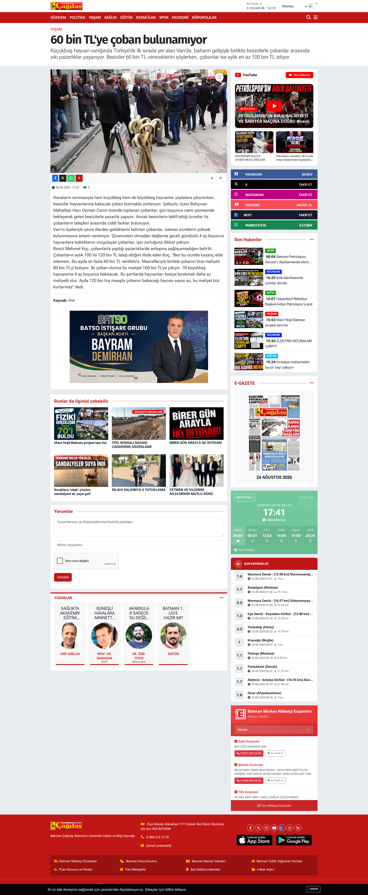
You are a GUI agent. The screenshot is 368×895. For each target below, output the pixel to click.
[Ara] (309, 17)
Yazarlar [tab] (63, 598)
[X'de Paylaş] (62, 178)
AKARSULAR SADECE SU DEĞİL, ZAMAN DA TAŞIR (139, 613)
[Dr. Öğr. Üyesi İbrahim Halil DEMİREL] (138, 635)
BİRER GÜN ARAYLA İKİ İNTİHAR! (196, 443)
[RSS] (297, 827)
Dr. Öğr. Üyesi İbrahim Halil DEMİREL (139, 657)
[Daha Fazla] (79, 178)
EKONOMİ (180, 17)
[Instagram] (266, 827)
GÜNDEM (58, 17)
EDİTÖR (173, 654)
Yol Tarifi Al (276, 753)
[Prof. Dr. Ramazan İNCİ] (104, 635)
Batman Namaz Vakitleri (209, 861)
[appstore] (254, 840)
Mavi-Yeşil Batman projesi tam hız (80, 443)
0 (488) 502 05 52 (250, 780)
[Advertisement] (32, 90)
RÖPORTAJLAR (204, 17)
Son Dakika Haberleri (205, 869)
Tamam (313, 889)
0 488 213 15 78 (158, 837)
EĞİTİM (126, 17)
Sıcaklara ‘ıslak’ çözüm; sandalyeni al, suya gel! (72, 492)
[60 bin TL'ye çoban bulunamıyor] (138, 121)
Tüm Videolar (301, 75)
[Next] (282, 827)
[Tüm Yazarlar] (222, 598)
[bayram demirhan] (139, 346)
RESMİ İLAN (146, 17)
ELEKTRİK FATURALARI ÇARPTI (288, 344)
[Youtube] (274, 827)
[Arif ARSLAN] (70, 635)
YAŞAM (95, 17)
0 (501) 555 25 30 (250, 753)
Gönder (63, 577)
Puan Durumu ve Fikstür (75, 869)
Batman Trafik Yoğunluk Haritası (279, 861)
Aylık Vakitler (246, 550)
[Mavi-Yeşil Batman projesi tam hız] (81, 423)
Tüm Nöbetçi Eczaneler (276, 806)
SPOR (163, 17)
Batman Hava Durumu (141, 861)
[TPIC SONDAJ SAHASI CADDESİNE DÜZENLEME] (139, 423)
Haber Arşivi (265, 869)
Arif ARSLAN (70, 654)
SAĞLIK (110, 17)
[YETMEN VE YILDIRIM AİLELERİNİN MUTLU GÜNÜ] (197, 470)
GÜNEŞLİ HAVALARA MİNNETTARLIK (105, 613)
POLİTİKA (77, 17)
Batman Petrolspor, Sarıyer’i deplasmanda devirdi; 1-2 (289, 259)
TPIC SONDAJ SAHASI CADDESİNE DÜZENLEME (132, 445)
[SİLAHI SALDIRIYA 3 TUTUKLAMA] (139, 470)
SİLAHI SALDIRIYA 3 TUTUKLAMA (138, 490)
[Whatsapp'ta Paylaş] (71, 178)
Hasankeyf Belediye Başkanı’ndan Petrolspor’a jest (288, 301)
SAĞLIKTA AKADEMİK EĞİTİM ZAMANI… (70, 613)
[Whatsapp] (289, 827)
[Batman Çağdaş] (66, 6)
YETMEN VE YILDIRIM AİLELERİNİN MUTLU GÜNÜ (191, 492)
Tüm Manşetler (135, 869)
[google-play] (294, 840)
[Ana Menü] (315, 17)
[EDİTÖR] (173, 635)
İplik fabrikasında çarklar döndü (284, 280)
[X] (258, 827)
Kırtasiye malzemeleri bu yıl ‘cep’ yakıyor (287, 365)
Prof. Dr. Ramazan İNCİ (104, 657)
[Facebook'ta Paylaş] (55, 178)
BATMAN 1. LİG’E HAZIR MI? (173, 613)
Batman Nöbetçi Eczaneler (78, 861)
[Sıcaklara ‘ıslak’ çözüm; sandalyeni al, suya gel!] (81, 470)
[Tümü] (312, 239)
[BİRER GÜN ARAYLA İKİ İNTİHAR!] (197, 423)
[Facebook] (250, 827)
